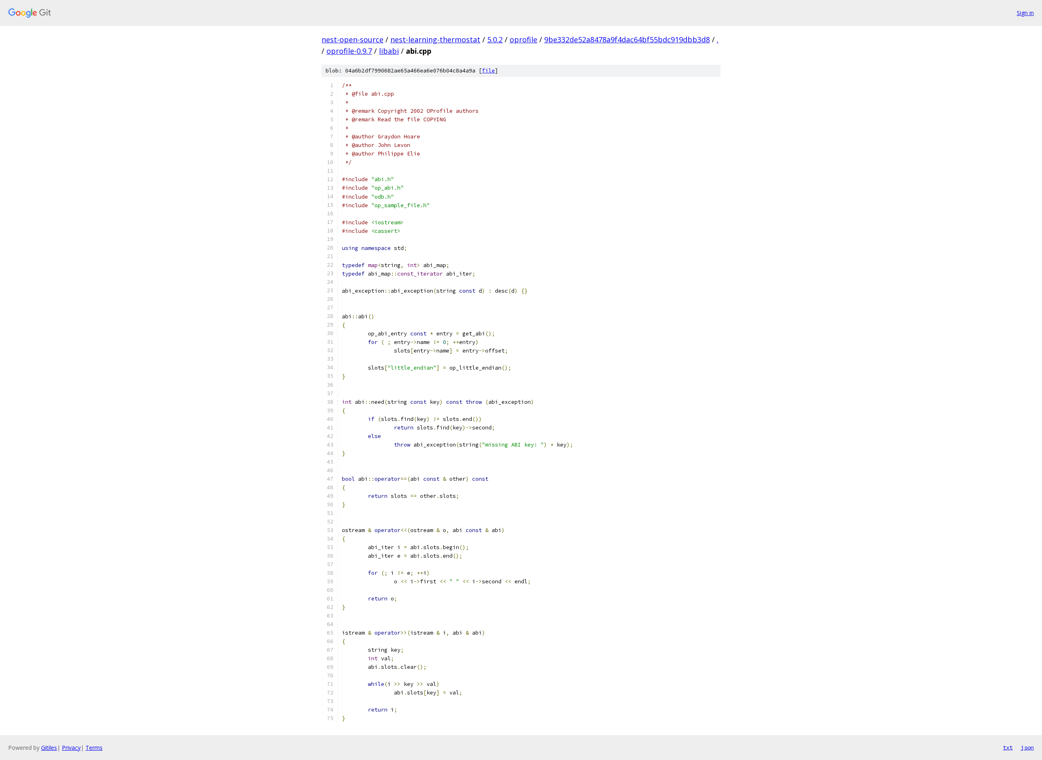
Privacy (71, 747)
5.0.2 (495, 39)
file (488, 70)
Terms (94, 747)
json (1027, 747)
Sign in (1025, 13)
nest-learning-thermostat (435, 39)
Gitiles (49, 747)
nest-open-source (352, 39)
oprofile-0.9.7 (349, 51)
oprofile (523, 39)
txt (1008, 747)
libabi (389, 51)
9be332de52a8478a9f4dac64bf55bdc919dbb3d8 (627, 39)
